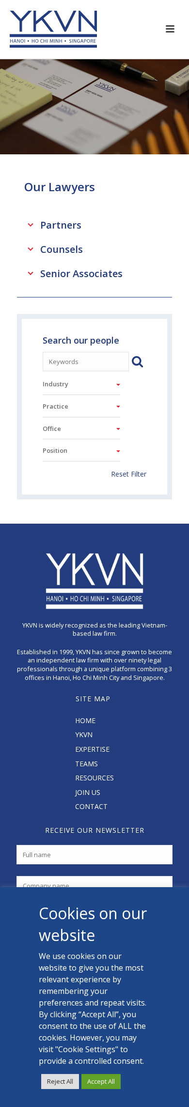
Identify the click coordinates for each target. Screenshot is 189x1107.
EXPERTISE (92, 749)
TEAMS (86, 763)
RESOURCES (94, 777)
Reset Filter (128, 474)
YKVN (84, 734)
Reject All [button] (60, 1081)
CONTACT (91, 806)
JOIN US (87, 792)
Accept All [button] (101, 1081)
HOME (85, 720)
